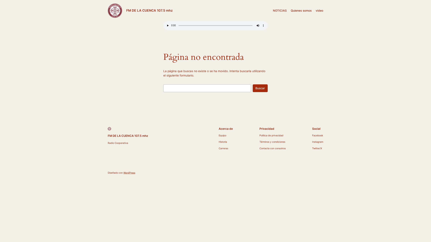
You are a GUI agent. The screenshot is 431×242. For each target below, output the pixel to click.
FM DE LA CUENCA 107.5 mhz (149, 10)
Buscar (260, 88)
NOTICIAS (280, 10)
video (319, 10)
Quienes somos (301, 10)
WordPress (129, 172)
